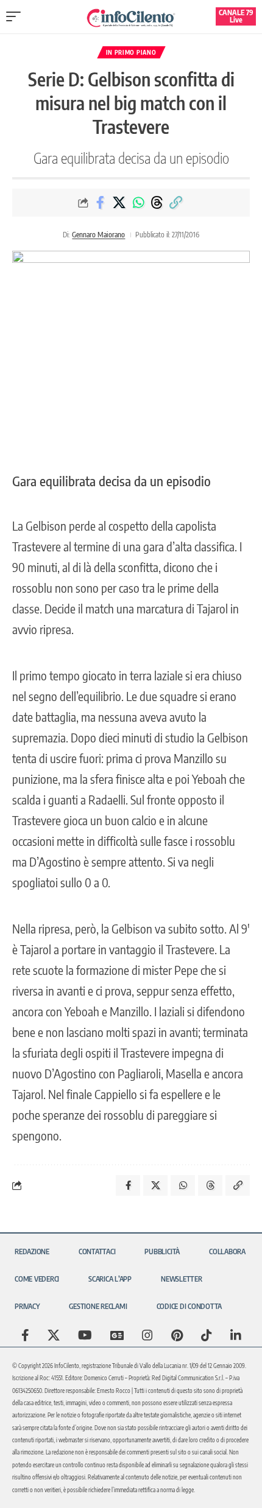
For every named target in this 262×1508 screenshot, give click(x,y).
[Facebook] (25, 1335)
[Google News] (117, 1335)
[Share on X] (119, 202)
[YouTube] (85, 1335)
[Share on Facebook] (100, 202)
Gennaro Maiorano (98, 234)
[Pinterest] (177, 1335)
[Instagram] (147, 1335)
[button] (16, 16)
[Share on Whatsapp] (138, 202)
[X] (53, 1335)
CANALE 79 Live (236, 16)
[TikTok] (206, 1335)
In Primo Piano (131, 52)
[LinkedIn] (235, 1335)
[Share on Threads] (157, 202)
